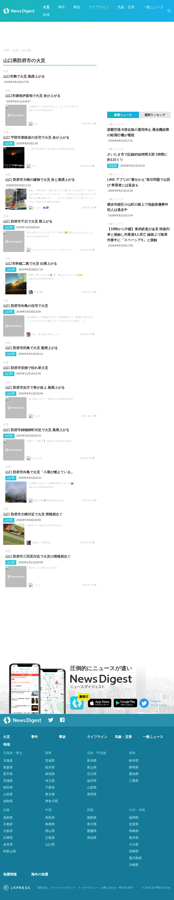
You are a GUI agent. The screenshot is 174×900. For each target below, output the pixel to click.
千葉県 (50, 787)
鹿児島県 (135, 858)
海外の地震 (39, 874)
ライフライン (99, 7)
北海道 (8, 760)
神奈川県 (51, 801)
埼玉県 (112, 165)
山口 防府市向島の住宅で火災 (25, 305)
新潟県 (92, 760)
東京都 (50, 794)
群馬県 (50, 774)
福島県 (8, 801)
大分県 (134, 844)
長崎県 (134, 831)
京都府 (8, 824)
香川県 (92, 824)
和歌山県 (9, 851)
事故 (76, 7)
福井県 (92, 780)
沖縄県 (134, 865)
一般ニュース (153, 7)
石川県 (92, 774)
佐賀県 (134, 824)
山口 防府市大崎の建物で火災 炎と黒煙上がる (40, 179)
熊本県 (134, 837)
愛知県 (134, 774)
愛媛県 (92, 831)
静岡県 (134, 767)
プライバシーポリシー (63, 887)
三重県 (134, 780)
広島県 (50, 837)
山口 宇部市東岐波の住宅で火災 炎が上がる (36, 137)
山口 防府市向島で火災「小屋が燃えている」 (39, 472)
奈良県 (8, 844)
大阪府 (8, 831)
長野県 (92, 794)
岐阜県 (134, 760)
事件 (61, 7)
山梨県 (92, 787)
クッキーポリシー (88, 887)
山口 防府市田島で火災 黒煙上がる (31, 348)
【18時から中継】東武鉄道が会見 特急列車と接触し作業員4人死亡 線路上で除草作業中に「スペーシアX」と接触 (138, 234)
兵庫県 (8, 837)
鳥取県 (50, 817)
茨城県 (50, 760)
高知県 (92, 837)
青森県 (8, 767)
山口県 (26, 50)
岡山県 (50, 831)
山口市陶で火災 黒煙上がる (24, 76)
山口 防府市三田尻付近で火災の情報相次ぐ (38, 556)
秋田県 (8, 787)
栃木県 (50, 767)
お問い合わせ (108, 887)
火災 (46, 7)
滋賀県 (8, 817)
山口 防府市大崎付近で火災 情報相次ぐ (33, 514)
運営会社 (42, 887)
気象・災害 (126, 7)
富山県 (92, 767)
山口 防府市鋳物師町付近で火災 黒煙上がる (36, 430)
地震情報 (10, 874)
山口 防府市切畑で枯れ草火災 (25, 368)
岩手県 (8, 774)
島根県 (50, 824)
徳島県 (92, 817)
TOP (6, 50)
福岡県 (134, 817)
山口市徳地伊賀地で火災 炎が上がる (32, 95)
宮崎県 (134, 851)
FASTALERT (126, 887)
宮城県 (8, 780)
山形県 (8, 794)
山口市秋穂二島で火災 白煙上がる (31, 263)
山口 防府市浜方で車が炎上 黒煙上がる (35, 387)
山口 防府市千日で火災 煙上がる (27, 221)
